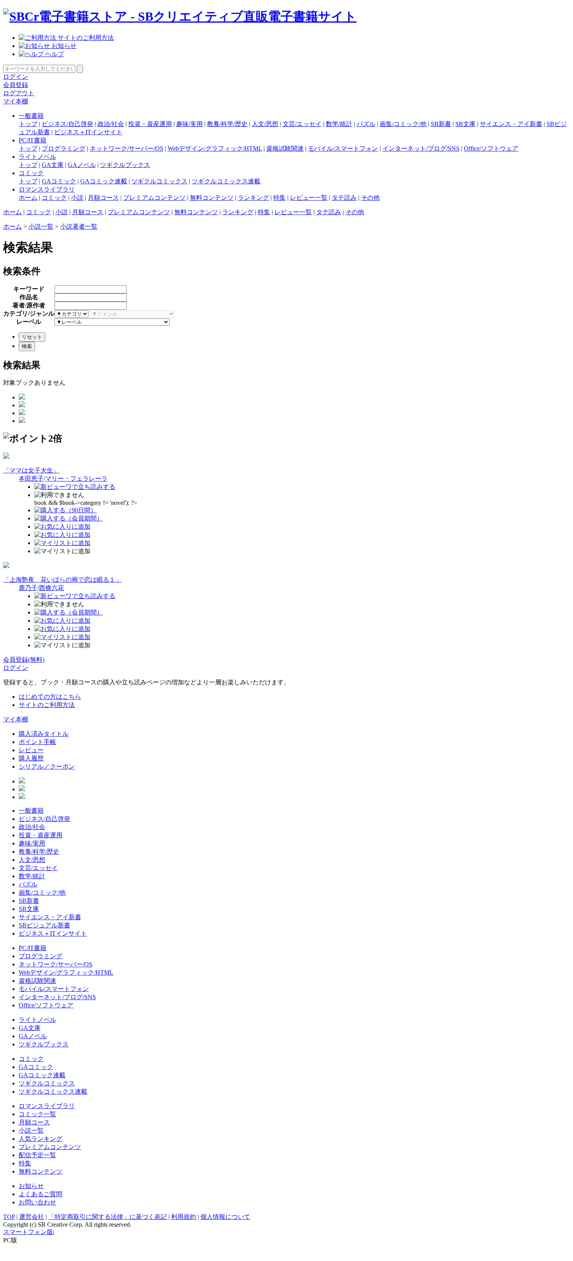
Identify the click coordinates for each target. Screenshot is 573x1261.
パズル (366, 124)
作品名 (28, 297)
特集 (279, 197)
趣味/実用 (189, 124)
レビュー (31, 750)
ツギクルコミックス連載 (226, 181)
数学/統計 (339, 124)
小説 (77, 197)
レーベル (28, 321)
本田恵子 (31, 478)
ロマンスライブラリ (47, 189)
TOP (9, 1216)
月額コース (103, 197)
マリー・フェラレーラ (76, 478)
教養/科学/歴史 (227, 124)
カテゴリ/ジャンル (29, 313)
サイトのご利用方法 (85, 37)
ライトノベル (37, 156)
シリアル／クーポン (47, 766)
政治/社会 (110, 124)
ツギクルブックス (125, 165)
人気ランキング (40, 1138)
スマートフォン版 (28, 1232)
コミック (31, 173)
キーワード (28, 289)
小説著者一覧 (78, 226)
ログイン (15, 76)
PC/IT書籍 (32, 140)
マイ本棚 (15, 101)
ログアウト (18, 93)
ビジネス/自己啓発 (67, 124)
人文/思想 (265, 124)
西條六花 (51, 587)
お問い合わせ (37, 1202)
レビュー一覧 (308, 197)
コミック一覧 (37, 1114)
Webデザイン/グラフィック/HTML (215, 148)
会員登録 (15, 85)
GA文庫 (53, 165)
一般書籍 (31, 115)
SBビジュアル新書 (44, 925)
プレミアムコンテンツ (154, 197)
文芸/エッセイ (302, 124)
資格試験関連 (285, 148)
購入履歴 (31, 758)
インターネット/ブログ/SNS (421, 148)
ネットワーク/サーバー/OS (126, 148)
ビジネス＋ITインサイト (88, 132)
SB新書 (441, 124)
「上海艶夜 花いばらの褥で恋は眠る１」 (62, 579)
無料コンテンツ (211, 197)
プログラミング (63, 148)
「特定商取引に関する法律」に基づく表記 (107, 1216)
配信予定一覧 (37, 1155)
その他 (370, 197)
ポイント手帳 (37, 742)
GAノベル (82, 165)
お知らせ (63, 46)
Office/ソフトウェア (491, 148)
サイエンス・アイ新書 (511, 124)
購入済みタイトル (44, 733)
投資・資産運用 (150, 124)
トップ (28, 124)
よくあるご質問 (40, 1194)
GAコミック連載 (103, 181)
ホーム (28, 197)
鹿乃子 (28, 587)
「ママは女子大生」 (31, 470)
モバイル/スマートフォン (343, 148)
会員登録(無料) (23, 659)
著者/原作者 (28, 305)
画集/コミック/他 (403, 124)
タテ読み (344, 197)
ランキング (253, 197)
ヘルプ (54, 54)
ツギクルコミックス (159, 181)
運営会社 (31, 1216)
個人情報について (225, 1216)
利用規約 (183, 1216)
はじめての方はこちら (50, 696)
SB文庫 (465, 124)
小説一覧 (40, 226)
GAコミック (59, 181)
